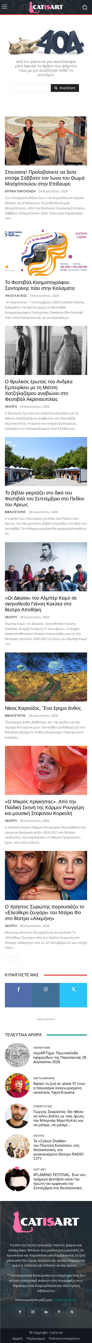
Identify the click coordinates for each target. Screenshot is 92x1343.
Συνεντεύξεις (42, 1106)
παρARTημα (41, 1047)
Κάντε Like (18, 985)
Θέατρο (11, 406)
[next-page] (16, 958)
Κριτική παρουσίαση (20, 191)
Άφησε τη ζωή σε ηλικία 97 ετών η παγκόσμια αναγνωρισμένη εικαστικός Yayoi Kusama (59, 1088)
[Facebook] (20, 1312)
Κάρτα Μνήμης (44, 1078)
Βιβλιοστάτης (15, 512)
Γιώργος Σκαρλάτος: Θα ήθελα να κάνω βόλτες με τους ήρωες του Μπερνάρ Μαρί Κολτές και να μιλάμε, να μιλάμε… (58, 1118)
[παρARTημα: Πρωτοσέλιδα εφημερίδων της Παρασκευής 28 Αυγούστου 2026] (17, 1055)
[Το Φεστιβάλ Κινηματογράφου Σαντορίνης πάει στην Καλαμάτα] (46, 251)
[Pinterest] (59, 1312)
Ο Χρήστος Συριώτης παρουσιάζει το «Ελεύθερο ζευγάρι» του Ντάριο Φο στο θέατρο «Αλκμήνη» (44, 912)
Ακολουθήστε (46, 985)
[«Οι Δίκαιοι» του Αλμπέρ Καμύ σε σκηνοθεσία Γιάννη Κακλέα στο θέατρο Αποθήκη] (46, 566)
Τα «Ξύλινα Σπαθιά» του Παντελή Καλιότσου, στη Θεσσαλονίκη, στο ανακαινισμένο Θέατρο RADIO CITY (58, 1150)
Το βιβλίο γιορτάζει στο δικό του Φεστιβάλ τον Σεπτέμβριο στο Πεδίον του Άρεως (44, 498)
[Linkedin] (46, 1312)
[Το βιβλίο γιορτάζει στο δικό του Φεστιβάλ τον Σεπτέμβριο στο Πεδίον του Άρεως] (46, 461)
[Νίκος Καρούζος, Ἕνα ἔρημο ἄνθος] (46, 677)
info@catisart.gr (65, 1300)
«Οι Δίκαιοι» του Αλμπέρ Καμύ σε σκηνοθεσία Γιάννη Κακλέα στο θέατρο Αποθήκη (41, 604)
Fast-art (39, 1169)
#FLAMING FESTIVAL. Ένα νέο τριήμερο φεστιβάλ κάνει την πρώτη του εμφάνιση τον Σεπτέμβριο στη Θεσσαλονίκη (59, 1181)
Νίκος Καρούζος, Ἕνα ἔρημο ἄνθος (43, 708)
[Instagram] (33, 1312)
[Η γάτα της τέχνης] (46, 7)
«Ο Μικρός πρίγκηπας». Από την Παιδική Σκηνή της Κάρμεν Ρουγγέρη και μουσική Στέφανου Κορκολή (44, 807)
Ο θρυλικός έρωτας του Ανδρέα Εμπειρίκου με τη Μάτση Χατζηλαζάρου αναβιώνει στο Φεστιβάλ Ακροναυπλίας (39, 390)
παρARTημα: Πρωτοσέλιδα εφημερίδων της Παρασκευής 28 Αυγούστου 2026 (59, 1057)
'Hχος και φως (16, 295)
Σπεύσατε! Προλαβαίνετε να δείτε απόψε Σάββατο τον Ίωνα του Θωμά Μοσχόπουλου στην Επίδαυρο (45, 178)
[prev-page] (8, 958)
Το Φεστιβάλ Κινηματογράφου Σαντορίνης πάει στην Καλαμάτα (40, 285)
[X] (72, 1312)
